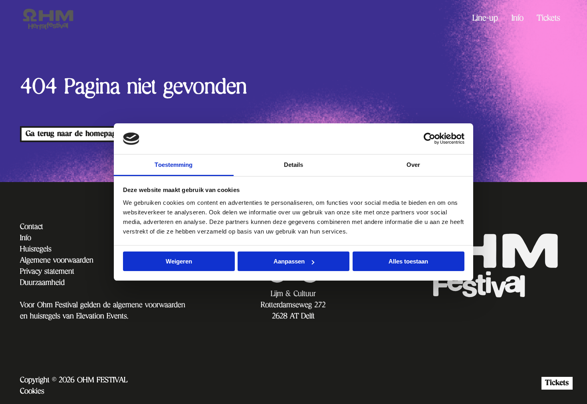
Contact (31, 228)
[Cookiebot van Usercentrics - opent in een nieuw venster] (429, 139)
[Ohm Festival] (60, 19)
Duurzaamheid (42, 283)
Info (518, 19)
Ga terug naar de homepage (73, 134)
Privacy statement (47, 272)
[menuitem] (485, 19)
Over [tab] (413, 164)
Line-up (485, 19)
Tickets (548, 19)
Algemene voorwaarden (56, 261)
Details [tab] (293, 164)
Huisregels (36, 250)
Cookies (32, 392)
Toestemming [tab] (173, 164)
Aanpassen (289, 261)
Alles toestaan (408, 261)
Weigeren (179, 261)
